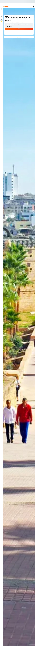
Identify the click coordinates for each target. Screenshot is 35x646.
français (19, 4)
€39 (6, 17)
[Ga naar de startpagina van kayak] (5, 6)
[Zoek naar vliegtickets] (1, 9)
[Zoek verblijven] (1, 11)
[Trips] (1, 19)
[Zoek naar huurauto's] (1, 12)
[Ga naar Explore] (1, 15)
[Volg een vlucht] (1, 17)
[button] (34, 4)
